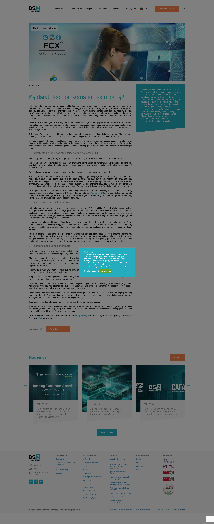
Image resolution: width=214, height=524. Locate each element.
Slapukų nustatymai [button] (91, 271)
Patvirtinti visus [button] (106, 271)
